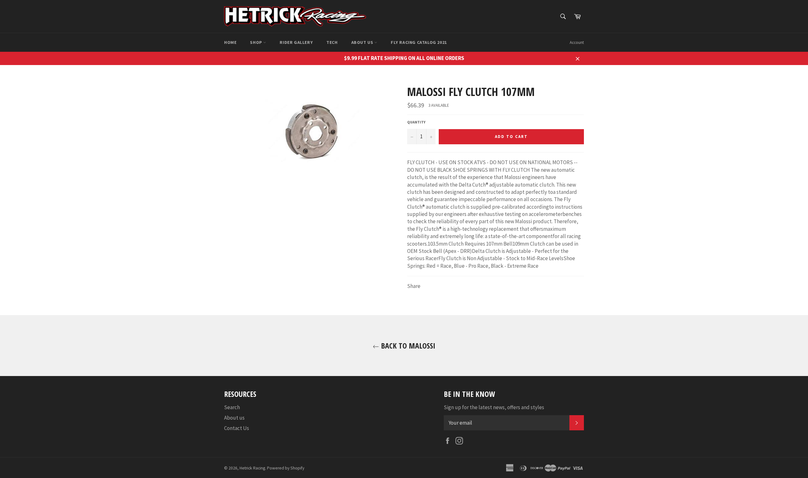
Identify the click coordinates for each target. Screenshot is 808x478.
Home (230, 42)
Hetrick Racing (252, 468)
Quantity (416, 122)
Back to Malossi (407, 345)
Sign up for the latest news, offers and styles (494, 407)
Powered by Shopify (285, 468)
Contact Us (236, 428)
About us (362, 42)
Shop (256, 42)
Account (577, 42)
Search (232, 407)
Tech (331, 42)
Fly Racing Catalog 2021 (419, 42)
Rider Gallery (296, 42)
